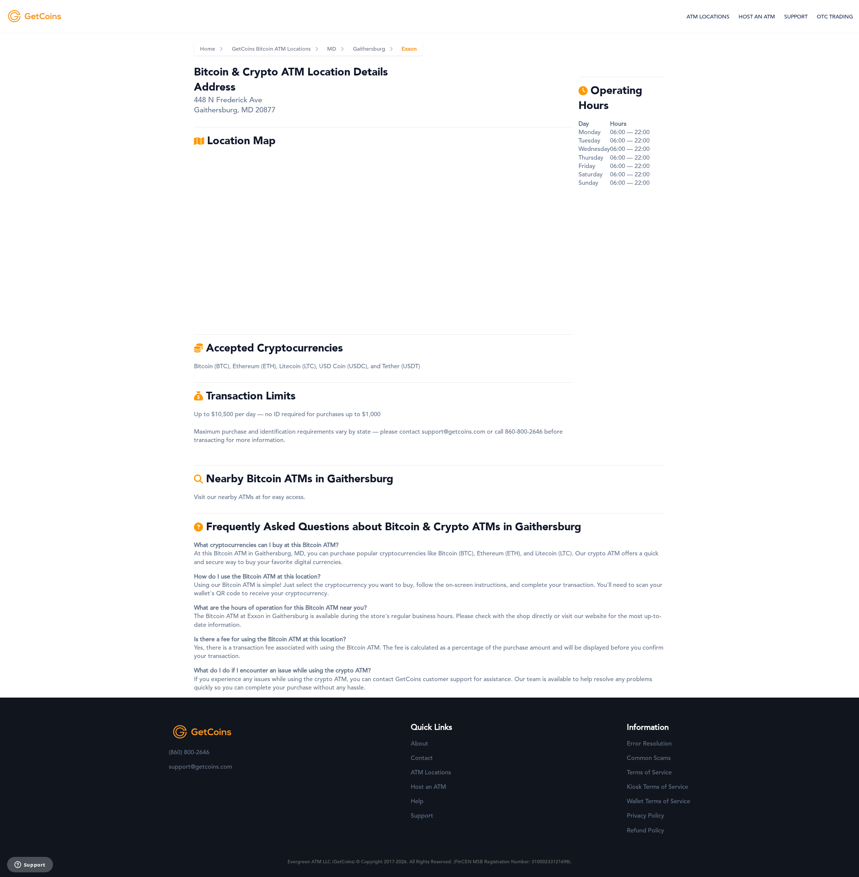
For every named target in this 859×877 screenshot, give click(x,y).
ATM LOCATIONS (708, 16)
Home (207, 49)
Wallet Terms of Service (658, 801)
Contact (422, 758)
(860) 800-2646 (189, 752)
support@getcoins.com (453, 431)
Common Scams (649, 758)
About (419, 743)
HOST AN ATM (757, 16)
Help (417, 801)
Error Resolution (649, 743)
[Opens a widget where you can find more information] (30, 865)
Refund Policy (645, 830)
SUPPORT (796, 16)
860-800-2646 (524, 431)
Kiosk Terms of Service (657, 786)
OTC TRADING (835, 16)
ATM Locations (431, 772)
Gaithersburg (369, 49)
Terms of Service (649, 772)
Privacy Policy (645, 815)
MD (331, 49)
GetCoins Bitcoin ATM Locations (271, 49)
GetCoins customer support (433, 679)
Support (422, 815)
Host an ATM (428, 786)
